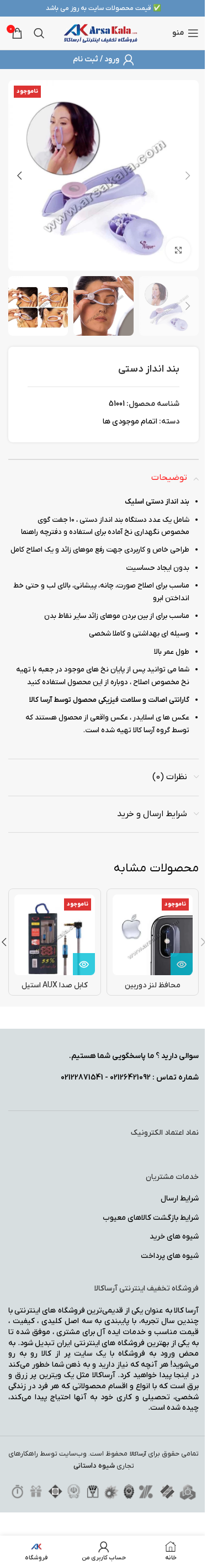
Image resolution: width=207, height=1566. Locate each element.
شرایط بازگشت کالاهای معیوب (151, 1218)
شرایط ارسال (180, 1198)
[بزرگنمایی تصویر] (178, 249)
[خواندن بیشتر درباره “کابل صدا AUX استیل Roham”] (84, 964)
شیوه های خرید (174, 1236)
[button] (188, 176)
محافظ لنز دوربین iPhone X (153, 991)
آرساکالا (138, 1454)
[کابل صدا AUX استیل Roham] (54, 935)
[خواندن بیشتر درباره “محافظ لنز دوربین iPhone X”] (182, 964)
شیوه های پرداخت (170, 1256)
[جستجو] (39, 33)
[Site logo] (100, 33)
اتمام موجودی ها (130, 421)
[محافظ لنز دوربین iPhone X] (153, 935)
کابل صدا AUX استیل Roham (55, 991)
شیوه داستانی (94, 1465)
